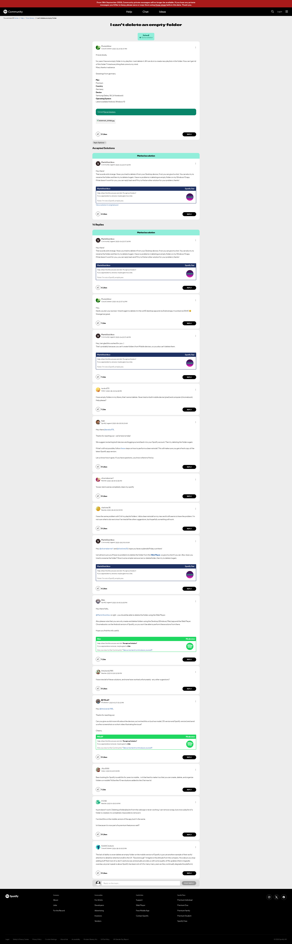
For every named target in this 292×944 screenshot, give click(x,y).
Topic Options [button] (99, 142)
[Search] (272, 11)
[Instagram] (269, 897)
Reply (189, 134)
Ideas (162, 12)
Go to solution (147, 37)
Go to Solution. (110, 112)
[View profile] (98, 47)
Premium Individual (184, 900)
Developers (99, 905)
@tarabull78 (109, 429)
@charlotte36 (122, 548)
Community (15, 12)
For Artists (99, 900)
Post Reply (189, 883)
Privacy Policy (36, 939)
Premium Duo (182, 905)
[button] (195, 47)
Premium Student (184, 916)
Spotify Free (182, 921)
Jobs (55, 905)
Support (139, 900)
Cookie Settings (51, 939)
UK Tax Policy (105, 939)
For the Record (59, 910)
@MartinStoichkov (103, 615)
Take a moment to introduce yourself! (137, 650)
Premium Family (183, 910)
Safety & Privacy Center (21, 939)
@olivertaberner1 (106, 548)
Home (16, 18)
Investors (98, 916)
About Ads (64, 939)
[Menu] (287, 11)
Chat (146, 12)
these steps (160, 5)
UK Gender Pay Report (121, 939)
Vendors (98, 921)
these (123, 448)
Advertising (99, 910)
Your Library (30, 18)
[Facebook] (284, 897)
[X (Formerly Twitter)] (276, 897)
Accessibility (76, 939)
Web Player (155, 555)
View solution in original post (107, 205)
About (55, 900)
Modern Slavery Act (90, 939)
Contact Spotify (142, 916)
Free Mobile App (142, 910)
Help (129, 12)
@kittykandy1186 (106, 708)
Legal (7, 939)
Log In (279, 11)
